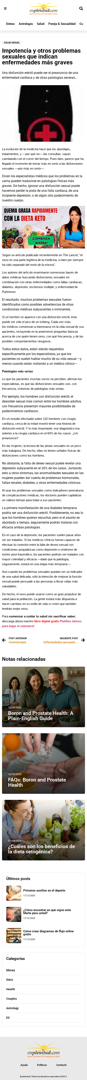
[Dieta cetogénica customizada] (43, 247)
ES (8, 1017)
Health (10, 989)
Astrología (26, 24)
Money (10, 970)
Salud (40, 24)
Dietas (10, 24)
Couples (11, 998)
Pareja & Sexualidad (61, 24)
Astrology (12, 1008)
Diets (9, 979)
